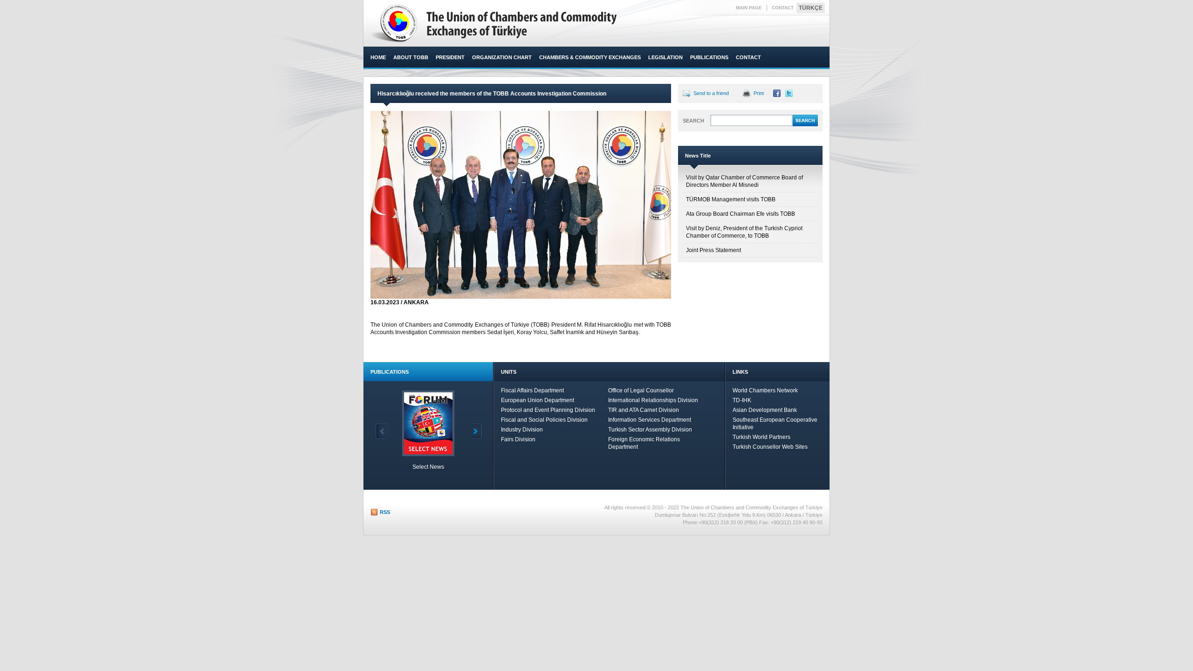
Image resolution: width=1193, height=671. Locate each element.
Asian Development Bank (765, 410)
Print (759, 93)
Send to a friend (711, 93)
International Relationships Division (653, 400)
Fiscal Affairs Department (532, 390)
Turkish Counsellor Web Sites (770, 447)
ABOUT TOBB (410, 57)
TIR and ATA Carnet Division (643, 410)
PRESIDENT (450, 57)
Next (474, 431)
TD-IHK (742, 400)
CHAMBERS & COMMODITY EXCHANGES (590, 57)
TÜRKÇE (811, 8)
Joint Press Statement (713, 250)
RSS (385, 512)
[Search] (805, 125)
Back (382, 431)
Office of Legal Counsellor (641, 390)
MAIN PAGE (749, 7)
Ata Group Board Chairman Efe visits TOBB (740, 214)
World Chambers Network (765, 390)
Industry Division (522, 429)
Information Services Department (649, 420)
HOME (378, 57)
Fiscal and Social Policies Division (544, 420)
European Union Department (537, 400)
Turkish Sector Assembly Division (650, 429)
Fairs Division (518, 439)
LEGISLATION (665, 57)
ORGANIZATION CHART (502, 57)
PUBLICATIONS (709, 57)
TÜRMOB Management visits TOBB (730, 199)
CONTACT (783, 7)
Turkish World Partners (761, 437)
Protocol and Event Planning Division (548, 410)
